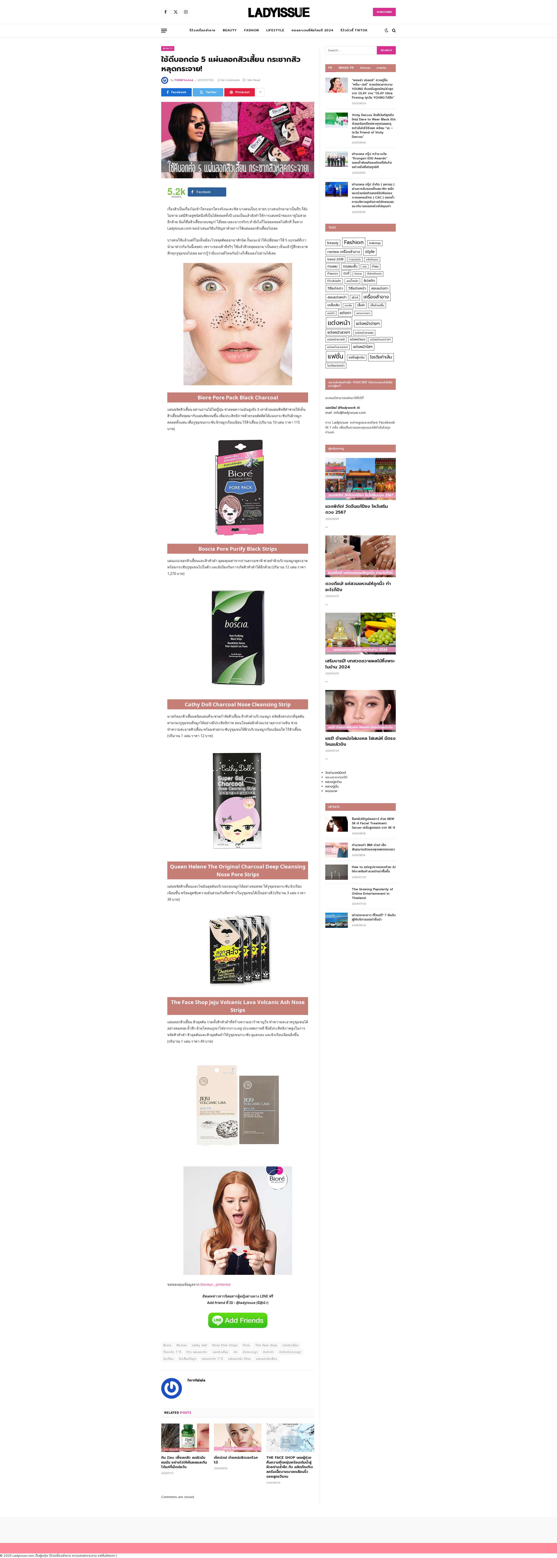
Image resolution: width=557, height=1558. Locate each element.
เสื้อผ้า (361, 305)
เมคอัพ (348, 305)
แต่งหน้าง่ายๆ (368, 323)
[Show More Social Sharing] (260, 92)
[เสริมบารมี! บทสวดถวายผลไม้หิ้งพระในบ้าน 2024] (360, 634)
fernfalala (183, 80)
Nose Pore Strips (225, 1345)
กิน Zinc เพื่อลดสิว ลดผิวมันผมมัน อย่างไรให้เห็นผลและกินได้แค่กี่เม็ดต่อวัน (184, 1462)
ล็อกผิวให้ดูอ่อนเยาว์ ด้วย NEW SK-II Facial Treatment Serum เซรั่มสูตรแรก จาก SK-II (373, 823)
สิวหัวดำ (268, 1352)
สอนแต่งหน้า (337, 297)
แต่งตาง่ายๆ (363, 313)
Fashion (251, 30)
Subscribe (384, 12)
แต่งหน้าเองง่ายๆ (380, 340)
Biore (167, 1345)
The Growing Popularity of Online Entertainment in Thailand (372, 893)
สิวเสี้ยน (168, 1359)
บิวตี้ (346, 273)
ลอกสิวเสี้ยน (220, 1352)
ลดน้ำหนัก (352, 281)
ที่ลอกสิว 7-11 (172, 1352)
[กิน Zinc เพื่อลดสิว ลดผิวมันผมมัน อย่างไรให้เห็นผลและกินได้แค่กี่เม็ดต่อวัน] (185, 1437)
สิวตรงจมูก (250, 1352)
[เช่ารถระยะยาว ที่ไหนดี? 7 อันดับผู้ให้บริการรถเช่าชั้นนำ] (336, 920)
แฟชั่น (335, 356)
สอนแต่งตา (379, 288)
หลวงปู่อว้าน (333, 782)
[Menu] (164, 30)
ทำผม (375, 266)
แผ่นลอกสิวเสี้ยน (266, 1359)
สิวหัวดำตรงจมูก (290, 1352)
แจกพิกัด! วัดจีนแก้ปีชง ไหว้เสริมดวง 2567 (356, 509)
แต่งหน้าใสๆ (362, 347)
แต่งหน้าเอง (357, 339)
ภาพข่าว (381, 68)
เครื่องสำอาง (376, 296)
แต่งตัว (331, 313)
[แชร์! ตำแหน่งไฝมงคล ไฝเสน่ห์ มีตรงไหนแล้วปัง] (360, 711)
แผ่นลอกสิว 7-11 (212, 1359)
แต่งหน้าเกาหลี (336, 339)
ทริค (364, 266)
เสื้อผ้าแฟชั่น (377, 305)
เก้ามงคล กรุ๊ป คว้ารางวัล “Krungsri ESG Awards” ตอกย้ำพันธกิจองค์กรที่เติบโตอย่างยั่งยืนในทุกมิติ (372, 160)
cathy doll (199, 1345)
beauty (333, 243)
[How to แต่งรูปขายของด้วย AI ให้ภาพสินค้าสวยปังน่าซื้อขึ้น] (336, 872)
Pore (246, 1345)
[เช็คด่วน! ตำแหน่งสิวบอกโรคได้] (238, 1437)
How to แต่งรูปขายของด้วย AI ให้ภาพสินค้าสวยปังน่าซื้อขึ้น (374, 869)
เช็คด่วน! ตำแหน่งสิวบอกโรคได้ (236, 1460)
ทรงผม (332, 266)
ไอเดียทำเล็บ (381, 357)
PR (330, 68)
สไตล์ (355, 297)
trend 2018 (335, 259)
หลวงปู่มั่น (332, 786)
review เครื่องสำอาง (343, 251)
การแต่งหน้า (355, 259)
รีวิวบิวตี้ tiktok (354, 30)
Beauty (230, 30)
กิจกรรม (365, 68)
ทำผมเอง (332, 273)
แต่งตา (345, 313)
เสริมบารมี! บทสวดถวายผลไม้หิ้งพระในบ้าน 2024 (360, 664)
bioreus (206, 1284)
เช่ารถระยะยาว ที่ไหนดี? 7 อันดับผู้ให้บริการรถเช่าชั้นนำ (374, 917)
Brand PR (346, 68)
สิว (236, 1352)
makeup (375, 243)
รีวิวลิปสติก (334, 281)
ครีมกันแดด (372, 259)
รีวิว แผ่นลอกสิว (196, 1352)
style (370, 251)
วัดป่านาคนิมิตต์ (335, 773)
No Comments (230, 80)
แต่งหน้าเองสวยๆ (337, 347)
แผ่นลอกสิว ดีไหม (239, 1359)
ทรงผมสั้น (350, 266)
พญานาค (331, 791)
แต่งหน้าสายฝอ (364, 333)
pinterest (223, 1284)
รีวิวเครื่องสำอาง (202, 30)
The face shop (266, 1345)
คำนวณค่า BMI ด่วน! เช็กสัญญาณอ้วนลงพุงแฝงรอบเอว (373, 847)
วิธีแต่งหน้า (357, 288)
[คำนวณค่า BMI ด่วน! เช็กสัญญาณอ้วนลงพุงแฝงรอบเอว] (336, 850)
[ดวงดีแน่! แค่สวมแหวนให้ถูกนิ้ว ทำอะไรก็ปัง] (360, 556)
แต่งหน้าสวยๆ (338, 332)
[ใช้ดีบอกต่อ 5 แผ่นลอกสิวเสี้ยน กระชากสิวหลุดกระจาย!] (237, 140)
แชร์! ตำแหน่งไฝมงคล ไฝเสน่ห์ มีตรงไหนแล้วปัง (360, 741)
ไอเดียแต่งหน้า (336, 365)
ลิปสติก (369, 280)
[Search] (393, 30)
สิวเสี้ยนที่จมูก (187, 1359)
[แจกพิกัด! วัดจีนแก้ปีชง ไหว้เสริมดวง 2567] (360, 479)
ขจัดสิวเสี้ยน (291, 1345)
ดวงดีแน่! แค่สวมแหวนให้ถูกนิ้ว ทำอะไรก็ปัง (358, 586)
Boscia (181, 1345)
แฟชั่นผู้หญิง (357, 357)
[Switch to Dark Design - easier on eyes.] (386, 30)
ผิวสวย (358, 274)
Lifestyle (275, 30)
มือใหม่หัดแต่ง (374, 274)
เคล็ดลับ (333, 305)
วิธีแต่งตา (335, 288)
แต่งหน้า (339, 323)
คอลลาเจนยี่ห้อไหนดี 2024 (312, 30)
